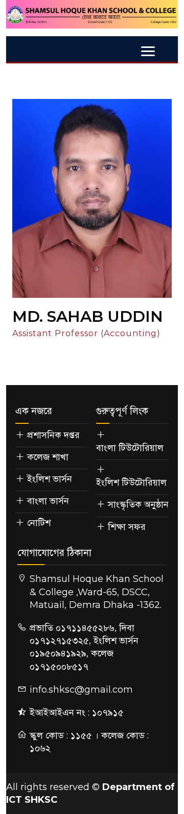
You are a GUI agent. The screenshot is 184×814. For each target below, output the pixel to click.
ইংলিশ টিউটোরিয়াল (131, 482)
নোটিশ (39, 522)
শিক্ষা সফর (127, 526)
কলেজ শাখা (47, 457)
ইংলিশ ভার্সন (49, 479)
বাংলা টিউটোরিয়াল (130, 447)
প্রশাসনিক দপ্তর (53, 435)
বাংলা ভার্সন (48, 500)
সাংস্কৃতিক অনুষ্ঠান (138, 504)
